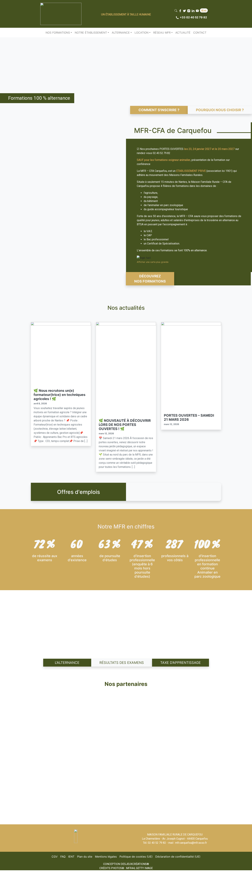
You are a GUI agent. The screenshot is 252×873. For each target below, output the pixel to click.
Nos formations (58, 32)
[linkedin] (193, 10)
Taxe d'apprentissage (180, 663)
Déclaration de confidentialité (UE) (178, 856)
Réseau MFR (162, 32)
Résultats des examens (121, 663)
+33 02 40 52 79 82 (193, 17)
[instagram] (189, 10)
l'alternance (67, 663)
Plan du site (85, 856)
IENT (72, 856)
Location (141, 32)
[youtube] (198, 10)
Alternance (121, 32)
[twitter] (185, 10)
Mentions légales (106, 856)
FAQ (63, 856)
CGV (55, 856)
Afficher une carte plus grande (152, 262)
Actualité (182, 32)
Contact (199, 32)
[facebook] (180, 10)
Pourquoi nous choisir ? (220, 110)
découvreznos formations (150, 278)
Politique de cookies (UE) (136, 856)
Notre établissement (91, 32)
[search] (176, 10)
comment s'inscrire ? (159, 110)
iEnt (203, 10)
